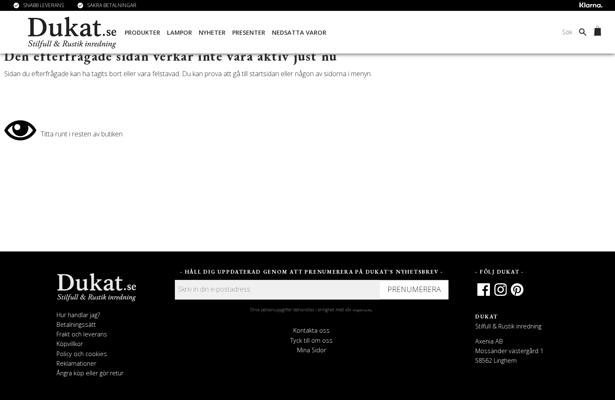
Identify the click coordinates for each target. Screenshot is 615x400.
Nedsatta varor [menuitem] (299, 32)
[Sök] (582, 31)
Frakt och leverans (81, 334)
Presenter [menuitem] (248, 32)
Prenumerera (414, 289)
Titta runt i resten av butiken (82, 133)
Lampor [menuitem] (179, 32)
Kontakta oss (311, 330)
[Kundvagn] (595, 32)
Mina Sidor (311, 350)
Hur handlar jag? (78, 315)
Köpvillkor (69, 344)
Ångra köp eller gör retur (89, 373)
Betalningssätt (76, 324)
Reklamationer (76, 363)
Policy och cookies (81, 354)
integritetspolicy (362, 310)
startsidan (264, 73)
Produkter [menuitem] (142, 32)
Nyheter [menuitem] (212, 32)
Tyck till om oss (311, 340)
